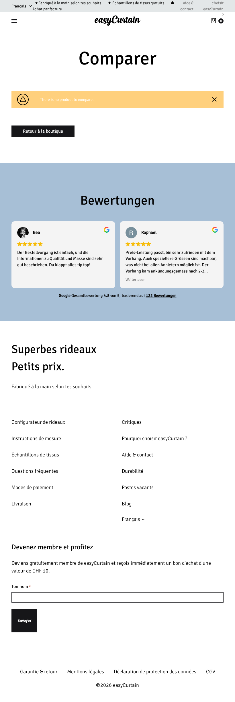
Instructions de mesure (36, 438)
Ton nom (21, 586)
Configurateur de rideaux (38, 422)
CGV (210, 671)
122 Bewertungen (161, 295)
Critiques (132, 422)
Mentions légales (85, 671)
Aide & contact (186, 6)
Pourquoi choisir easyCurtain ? (154, 438)
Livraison (21, 504)
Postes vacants (138, 487)
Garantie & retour (38, 671)
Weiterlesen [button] (135, 279)
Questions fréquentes (34, 471)
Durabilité (132, 471)
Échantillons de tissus (35, 455)
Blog (127, 504)
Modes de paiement (32, 487)
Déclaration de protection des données (155, 671)
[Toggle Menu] (14, 21)
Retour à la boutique (43, 131)
